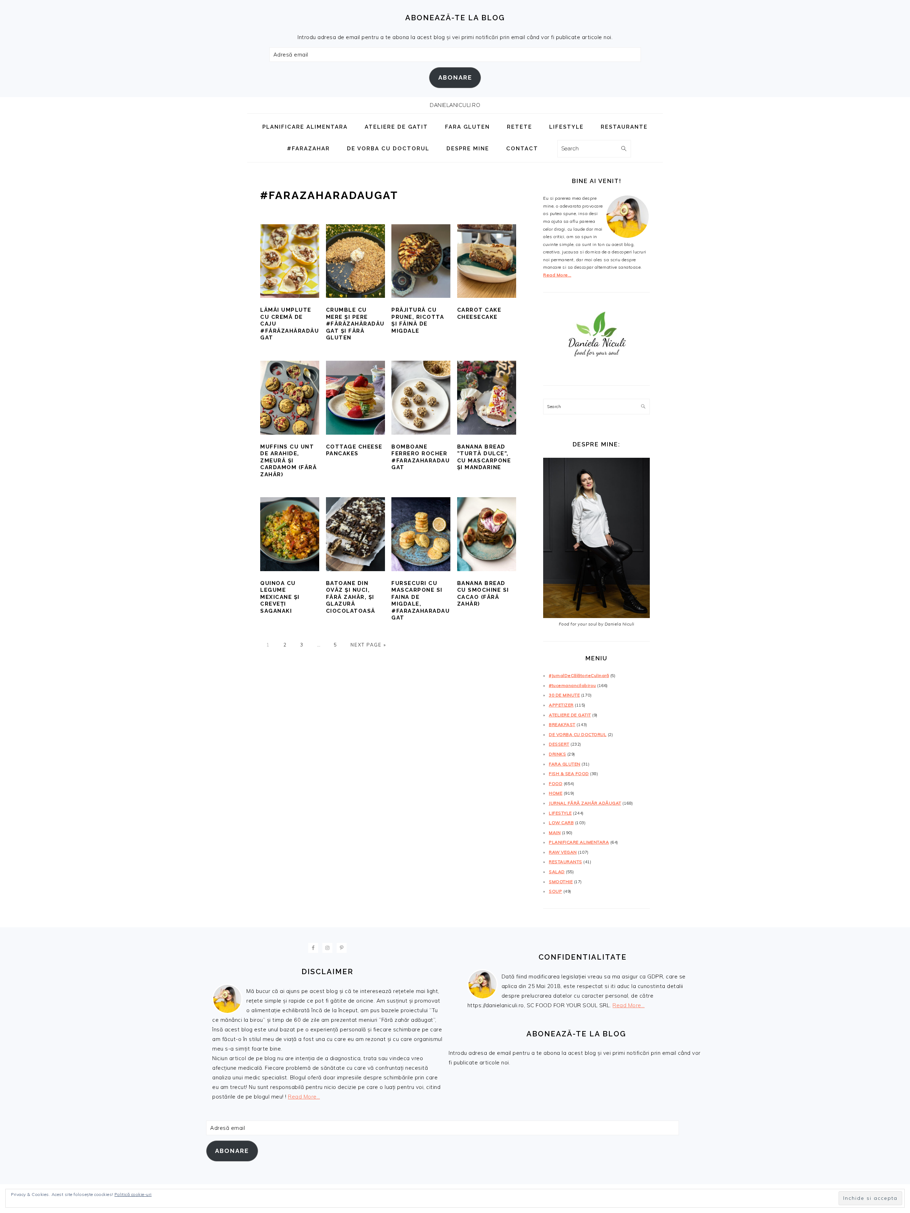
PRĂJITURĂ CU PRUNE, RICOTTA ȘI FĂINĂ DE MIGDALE (417, 320)
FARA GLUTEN (564, 764)
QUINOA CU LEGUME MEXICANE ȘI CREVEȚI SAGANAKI (280, 597)
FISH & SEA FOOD (569, 773)
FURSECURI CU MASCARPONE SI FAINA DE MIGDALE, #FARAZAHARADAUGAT (420, 600)
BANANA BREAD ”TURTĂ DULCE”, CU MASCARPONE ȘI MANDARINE (484, 457)
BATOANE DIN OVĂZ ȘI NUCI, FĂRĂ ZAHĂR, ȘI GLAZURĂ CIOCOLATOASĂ (350, 597)
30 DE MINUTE (564, 695)
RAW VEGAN (563, 852)
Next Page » (368, 645)
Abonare (455, 77)
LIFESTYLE (560, 813)
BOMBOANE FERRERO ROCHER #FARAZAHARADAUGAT (420, 457)
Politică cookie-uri (133, 1194)
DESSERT (559, 744)
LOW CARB (561, 822)
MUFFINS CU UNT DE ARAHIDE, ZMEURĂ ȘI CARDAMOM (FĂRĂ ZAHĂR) (288, 461)
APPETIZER (561, 705)
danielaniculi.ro (455, 105)
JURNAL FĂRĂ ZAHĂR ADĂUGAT (585, 803)
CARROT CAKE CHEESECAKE (479, 313)
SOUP (555, 891)
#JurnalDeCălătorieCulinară (579, 675)
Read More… (557, 275)
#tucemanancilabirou (572, 685)
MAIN (555, 832)
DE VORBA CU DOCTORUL (577, 734)
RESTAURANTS (565, 861)
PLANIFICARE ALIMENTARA (579, 842)
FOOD (555, 783)
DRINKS (557, 754)
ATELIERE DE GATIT (570, 715)
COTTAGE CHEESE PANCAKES (354, 450)
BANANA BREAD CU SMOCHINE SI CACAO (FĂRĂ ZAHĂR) (483, 593)
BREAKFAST (562, 724)
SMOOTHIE (561, 881)
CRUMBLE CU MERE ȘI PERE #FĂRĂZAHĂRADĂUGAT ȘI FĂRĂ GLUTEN (355, 324)
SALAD (557, 871)
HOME (555, 793)
